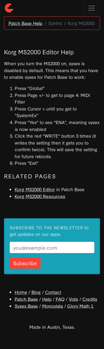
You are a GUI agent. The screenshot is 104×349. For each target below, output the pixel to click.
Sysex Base (26, 306)
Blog (36, 292)
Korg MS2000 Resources (40, 196)
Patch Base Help (25, 23)
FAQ (60, 299)
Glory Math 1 (80, 306)
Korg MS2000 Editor (35, 189)
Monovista (52, 306)
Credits (89, 299)
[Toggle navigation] (91, 8)
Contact (53, 292)
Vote (73, 299)
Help (46, 299)
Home (21, 292)
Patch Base (26, 299)
